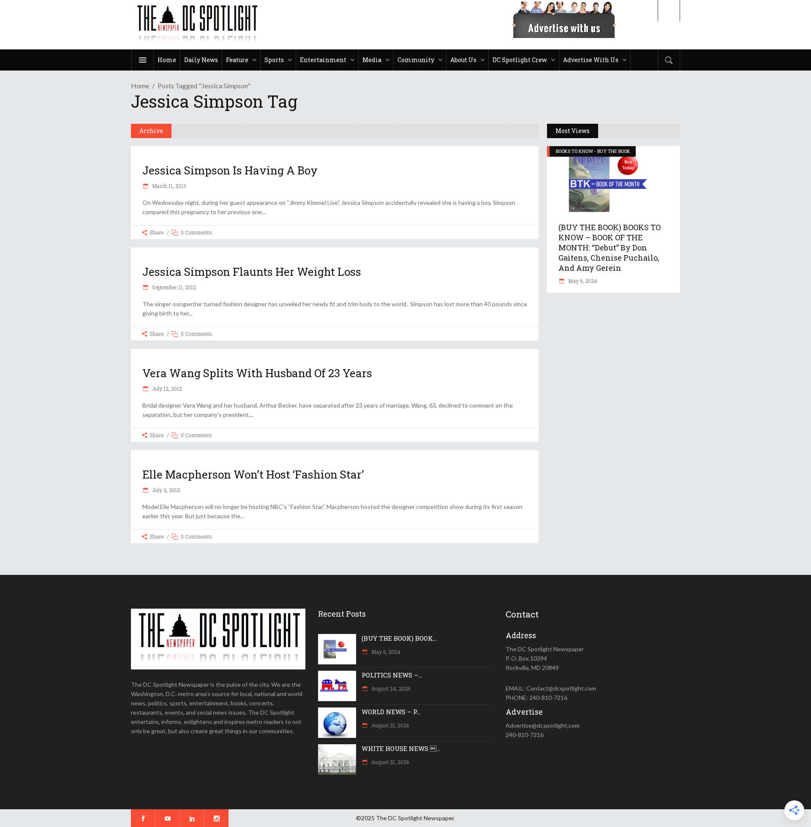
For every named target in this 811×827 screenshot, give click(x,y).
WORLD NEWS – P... (391, 711)
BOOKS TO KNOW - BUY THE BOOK (593, 151)
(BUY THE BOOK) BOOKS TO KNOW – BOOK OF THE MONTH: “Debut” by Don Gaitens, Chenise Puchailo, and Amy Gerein (609, 247)
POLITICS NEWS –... (392, 675)
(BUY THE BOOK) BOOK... (399, 638)
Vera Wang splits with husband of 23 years (257, 373)
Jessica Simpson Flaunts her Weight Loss (251, 271)
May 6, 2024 (582, 280)
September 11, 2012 (173, 287)
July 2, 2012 (165, 490)
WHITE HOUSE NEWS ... (401, 748)
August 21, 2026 (389, 725)
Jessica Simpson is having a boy (230, 170)
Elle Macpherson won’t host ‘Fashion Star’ (253, 474)
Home (140, 86)
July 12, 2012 (166, 388)
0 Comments (196, 232)
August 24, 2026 (390, 688)
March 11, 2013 (168, 185)
